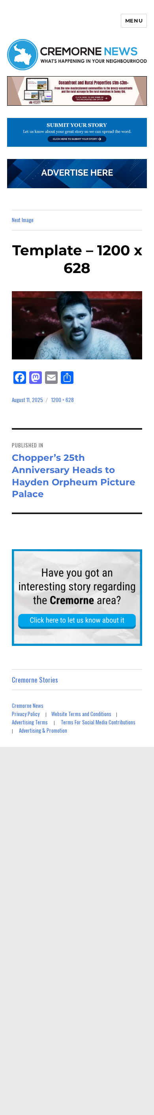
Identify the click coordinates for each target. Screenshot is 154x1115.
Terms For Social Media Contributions (98, 722)
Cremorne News (27, 705)
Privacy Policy (25, 714)
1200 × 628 (62, 400)
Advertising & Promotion (43, 730)
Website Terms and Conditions (81, 714)
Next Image (23, 220)
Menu (134, 20)
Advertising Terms (30, 722)
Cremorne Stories (35, 680)
